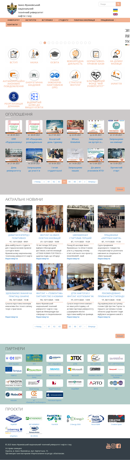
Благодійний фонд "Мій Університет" (96, 83)
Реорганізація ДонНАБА (13, 105)
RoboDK (14, 400)
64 (65, 182)
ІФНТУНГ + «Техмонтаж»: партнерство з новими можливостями (49, 296)
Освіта (54, 62)
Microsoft (75, 375)
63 (60, 181)
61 (49, 181)
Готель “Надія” (13, 389)
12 (85, 43)
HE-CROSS (34, 436)
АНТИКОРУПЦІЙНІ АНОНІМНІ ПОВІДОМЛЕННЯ (14, 84)
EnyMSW (14, 424)
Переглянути (11, 258)
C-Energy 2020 (75, 424)
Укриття (116, 83)
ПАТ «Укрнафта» (54, 364)
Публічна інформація (83, 20)
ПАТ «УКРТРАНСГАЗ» (116, 364)
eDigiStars (14, 436)
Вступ (14, 62)
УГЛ (34, 364)
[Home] (12, 8)
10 (77, 43)
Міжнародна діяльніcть (75, 62)
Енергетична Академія (34, 83)
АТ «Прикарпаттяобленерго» (36, 401)
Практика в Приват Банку (34, 376)
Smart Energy (34, 389)
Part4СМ (55, 424)
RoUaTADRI (96, 424)
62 (55, 181)
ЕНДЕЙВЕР (75, 389)
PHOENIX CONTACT (96, 375)
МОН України (14, 364)
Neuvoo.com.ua (54, 375)
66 (75, 181)
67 (81, 181)
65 (70, 181)
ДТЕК (75, 364)
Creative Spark (116, 424)
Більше (120, 189)
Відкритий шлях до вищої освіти (34, 105)
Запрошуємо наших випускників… (75, 170)
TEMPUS (14, 375)
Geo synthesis (96, 364)
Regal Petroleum (55, 389)
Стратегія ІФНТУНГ (75, 83)
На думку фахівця (116, 62)
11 (81, 43)
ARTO (96, 389)
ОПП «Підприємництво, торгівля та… (15, 142)
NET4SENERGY (34, 424)
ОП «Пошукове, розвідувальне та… (34, 142)
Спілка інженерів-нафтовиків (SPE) (55, 83)
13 (89, 43)
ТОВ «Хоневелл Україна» (116, 376)
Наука (34, 62)
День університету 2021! (14, 170)
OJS (116, 389)
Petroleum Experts (54, 400)
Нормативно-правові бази (96, 62)
